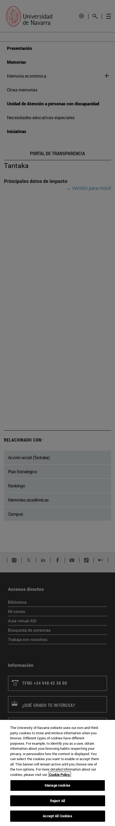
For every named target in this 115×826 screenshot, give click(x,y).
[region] (57, 773)
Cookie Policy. (59, 774)
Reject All (57, 800)
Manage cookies (57, 785)
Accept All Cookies (57, 815)
